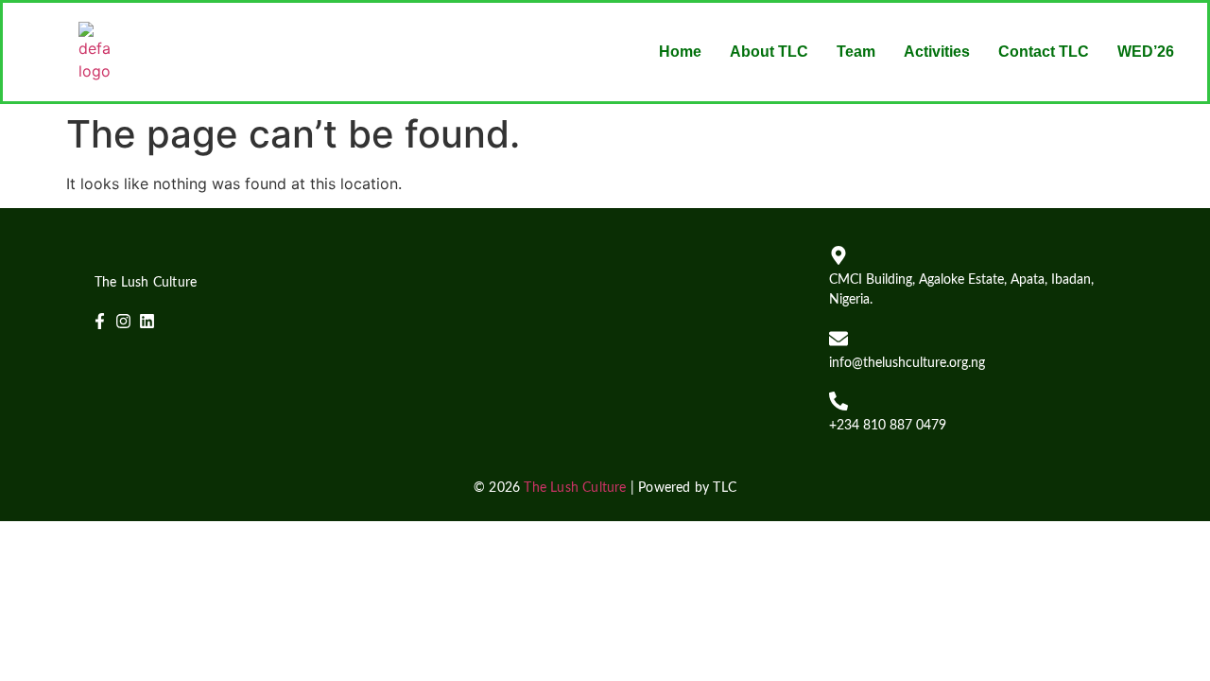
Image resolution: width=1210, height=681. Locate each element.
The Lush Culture (575, 488)
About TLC (769, 52)
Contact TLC (1043, 52)
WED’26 (1145, 52)
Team (856, 52)
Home (680, 52)
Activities (937, 52)
